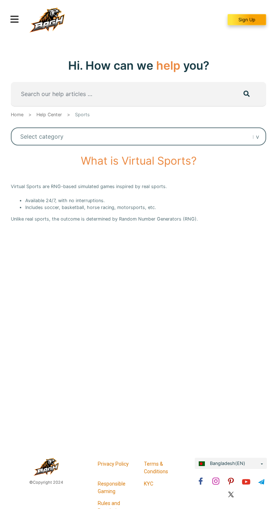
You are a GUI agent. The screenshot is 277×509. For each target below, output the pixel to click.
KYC (148, 484)
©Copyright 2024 (46, 482)
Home (17, 114)
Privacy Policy (113, 464)
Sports (82, 114)
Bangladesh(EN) (226, 463)
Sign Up (246, 19)
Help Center (49, 114)
